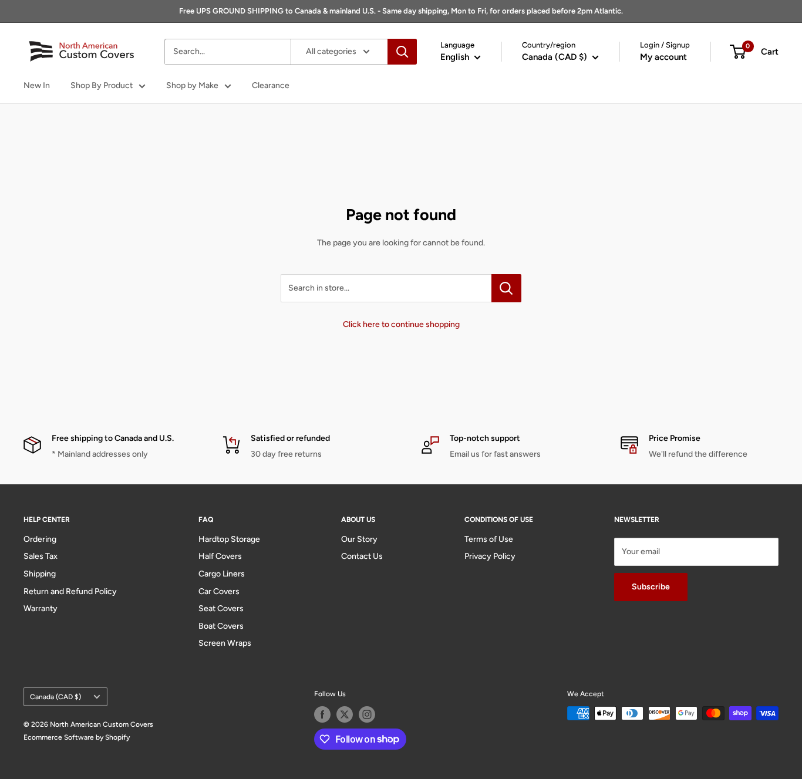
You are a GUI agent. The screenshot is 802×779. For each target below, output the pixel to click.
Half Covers (220, 556)
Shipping (39, 574)
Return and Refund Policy (70, 591)
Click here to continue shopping (401, 324)
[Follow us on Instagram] (367, 714)
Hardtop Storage (229, 539)
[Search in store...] (506, 288)
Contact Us (362, 556)
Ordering (39, 539)
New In (36, 85)
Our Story (359, 539)
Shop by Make (192, 85)
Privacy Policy (489, 556)
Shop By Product (101, 85)
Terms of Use (488, 539)
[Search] (402, 52)
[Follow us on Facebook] (322, 714)
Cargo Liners (221, 574)
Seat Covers (221, 608)
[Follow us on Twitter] (344, 714)
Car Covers (219, 591)
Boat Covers (221, 626)
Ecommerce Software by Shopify (76, 737)
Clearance (270, 85)
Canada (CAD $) (55, 697)
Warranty (40, 608)
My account (663, 57)
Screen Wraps (224, 643)
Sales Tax (40, 556)
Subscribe (651, 587)
